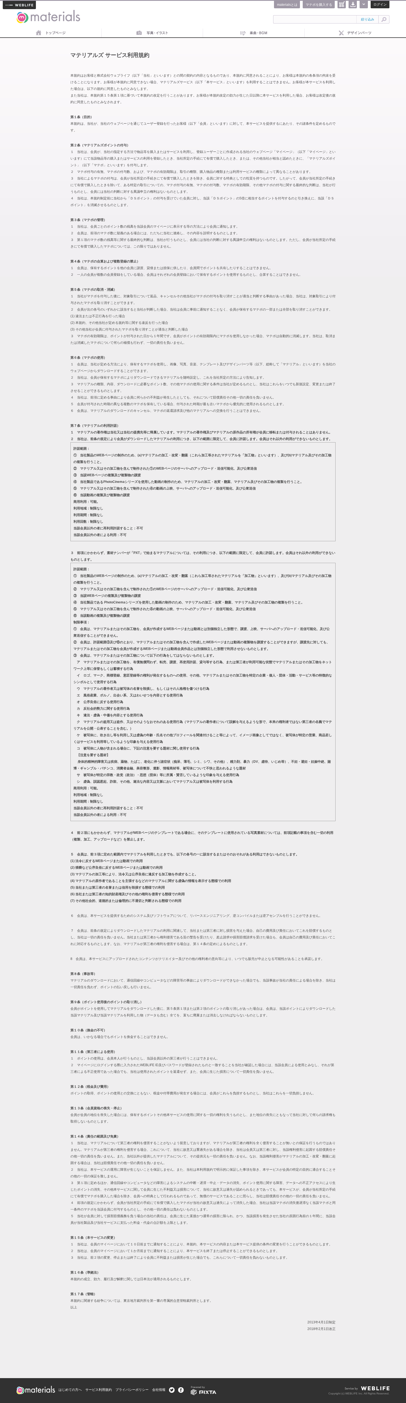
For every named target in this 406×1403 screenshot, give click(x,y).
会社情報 (158, 1390)
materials (23, 13)
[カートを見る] (342, 4)
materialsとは (287, 5)
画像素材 (152, 33)
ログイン (380, 4)
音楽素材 (254, 33)
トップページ (51, 33)
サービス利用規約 (98, 1390)
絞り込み (367, 19)
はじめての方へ (70, 1390)
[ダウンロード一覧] (353, 4)
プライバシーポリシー (132, 1390)
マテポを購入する (319, 5)
